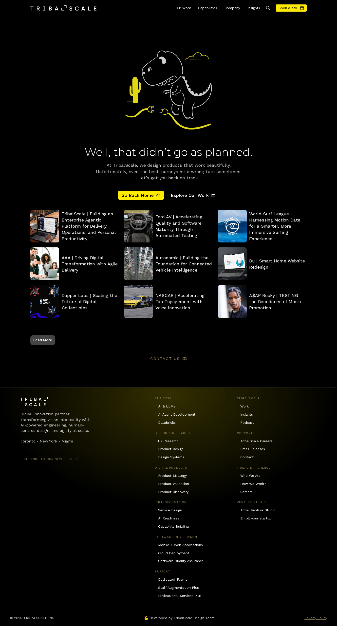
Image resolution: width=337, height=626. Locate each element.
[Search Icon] (268, 8)
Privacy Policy (315, 618)
